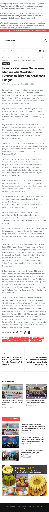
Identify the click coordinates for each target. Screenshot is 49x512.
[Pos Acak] (40, 51)
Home (4, 58)
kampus (29, 337)
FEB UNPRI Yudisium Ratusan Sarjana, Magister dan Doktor (35, 402)
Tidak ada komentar (11, 84)
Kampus (7, 51)
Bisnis (13, 51)
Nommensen (25, 340)
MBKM (10, 340)
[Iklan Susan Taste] (24, 495)
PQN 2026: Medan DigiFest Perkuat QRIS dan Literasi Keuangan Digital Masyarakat (34, 453)
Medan (19, 51)
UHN (39, 340)
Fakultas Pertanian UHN (17, 337)
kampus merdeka (38, 337)
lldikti (4, 340)
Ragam (25, 51)
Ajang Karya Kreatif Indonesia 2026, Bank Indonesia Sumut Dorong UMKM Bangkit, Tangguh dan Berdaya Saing (32, 439)
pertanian (33, 340)
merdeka (16, 340)
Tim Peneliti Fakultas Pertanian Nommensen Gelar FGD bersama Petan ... (12, 403)
